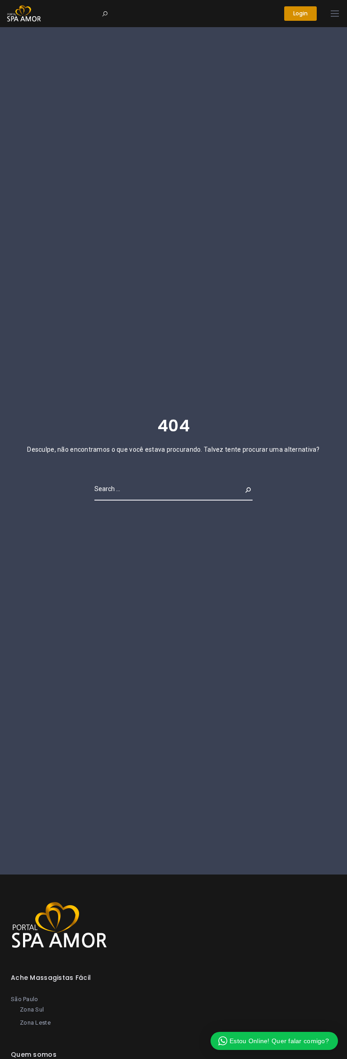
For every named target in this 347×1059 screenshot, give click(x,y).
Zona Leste (35, 1022)
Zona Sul (32, 1009)
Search (241, 488)
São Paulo (24, 999)
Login (300, 13)
